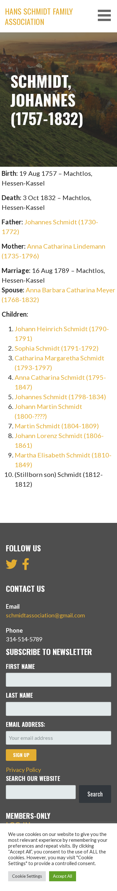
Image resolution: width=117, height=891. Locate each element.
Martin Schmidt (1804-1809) (57, 426)
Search (95, 794)
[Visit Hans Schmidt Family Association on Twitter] (12, 566)
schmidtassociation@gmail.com (45, 615)
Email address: (25, 724)
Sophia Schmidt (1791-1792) (56, 348)
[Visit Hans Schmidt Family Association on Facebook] (26, 566)
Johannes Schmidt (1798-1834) (60, 396)
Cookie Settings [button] (27, 876)
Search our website (33, 778)
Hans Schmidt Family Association (39, 16)
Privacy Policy (23, 769)
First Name (20, 666)
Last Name (19, 695)
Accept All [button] (62, 876)
